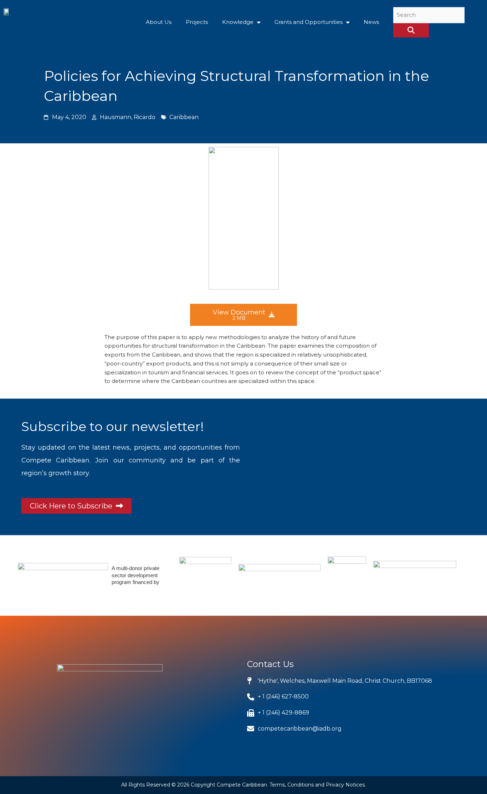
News (371, 22)
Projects (197, 22)
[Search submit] (411, 30)
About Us (158, 22)
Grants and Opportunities (309, 22)
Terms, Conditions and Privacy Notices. (318, 785)
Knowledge (237, 22)
